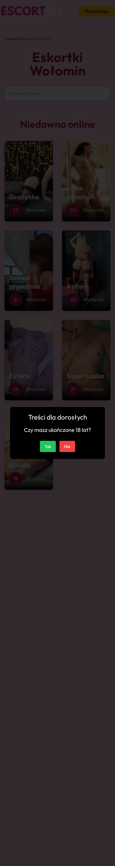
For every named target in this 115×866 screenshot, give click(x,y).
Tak (47, 446)
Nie (67, 446)
